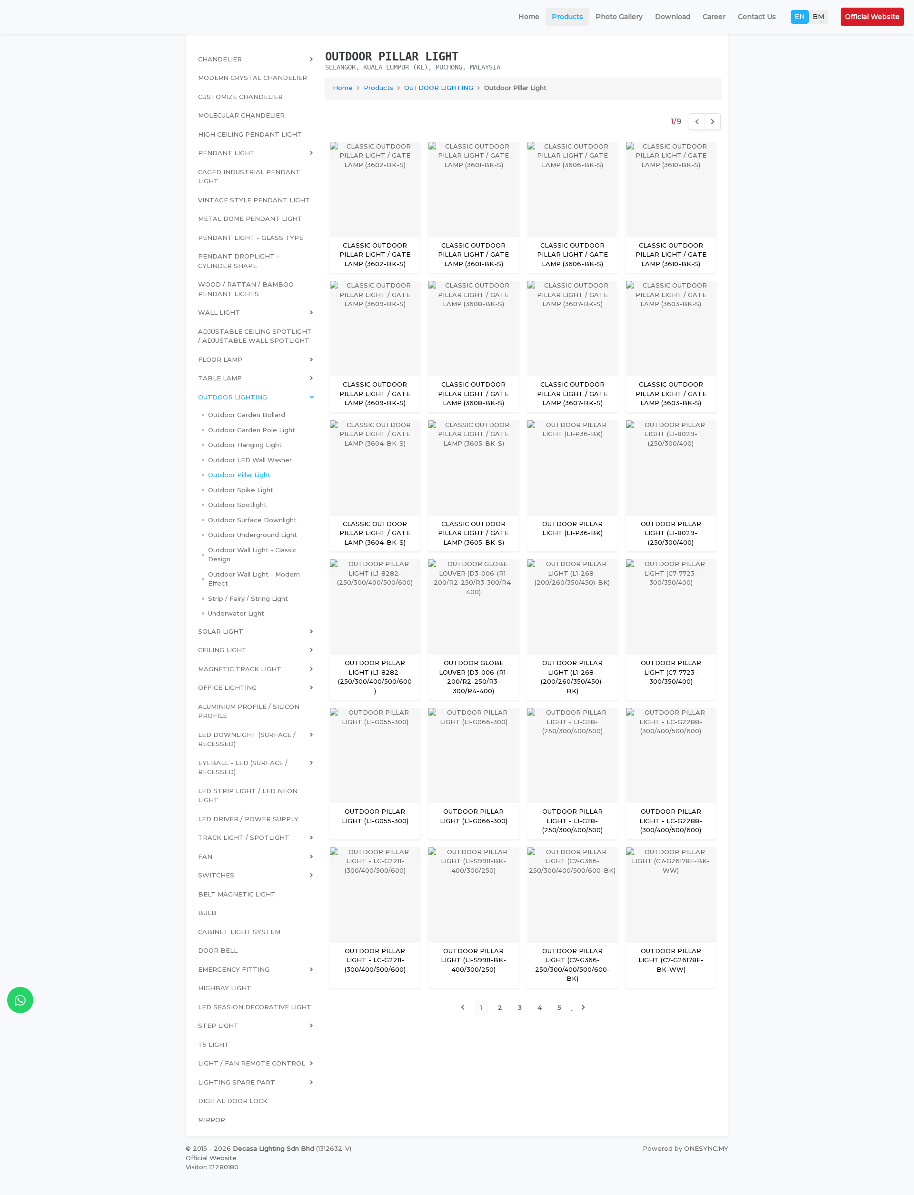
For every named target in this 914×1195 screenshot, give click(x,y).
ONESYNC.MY (706, 1148)
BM (819, 16)
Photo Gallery (619, 16)
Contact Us (757, 16)
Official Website (872, 16)
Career (714, 16)
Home (528, 16)
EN (800, 16)
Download (672, 16)
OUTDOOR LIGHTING (438, 87)
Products (567, 16)
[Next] (713, 121)
